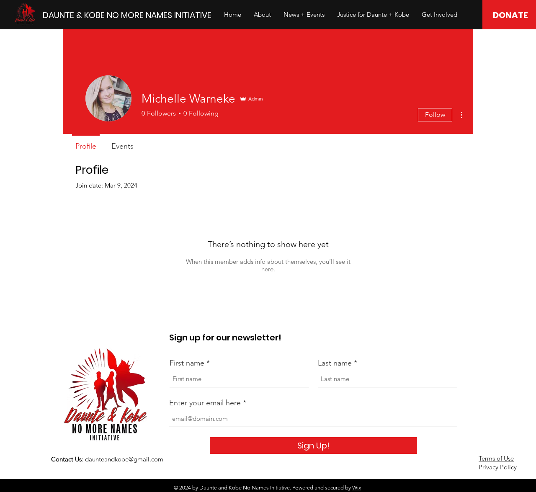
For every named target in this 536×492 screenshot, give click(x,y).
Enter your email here (205, 403)
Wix (356, 487)
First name (187, 363)
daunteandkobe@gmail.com (124, 459)
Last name (335, 363)
